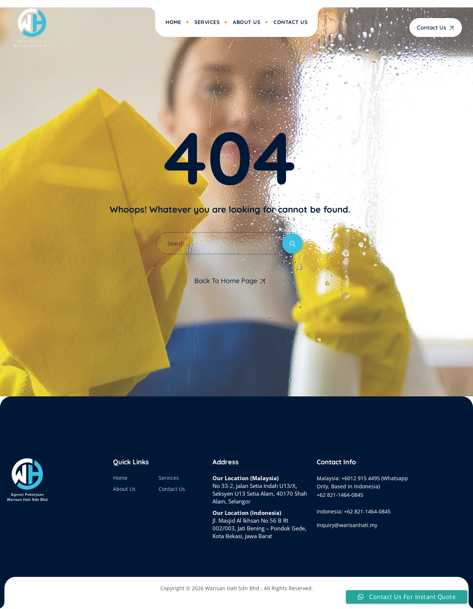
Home (173, 22)
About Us (246, 22)
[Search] (292, 243)
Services (207, 22)
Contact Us (290, 22)
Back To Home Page (225, 280)
